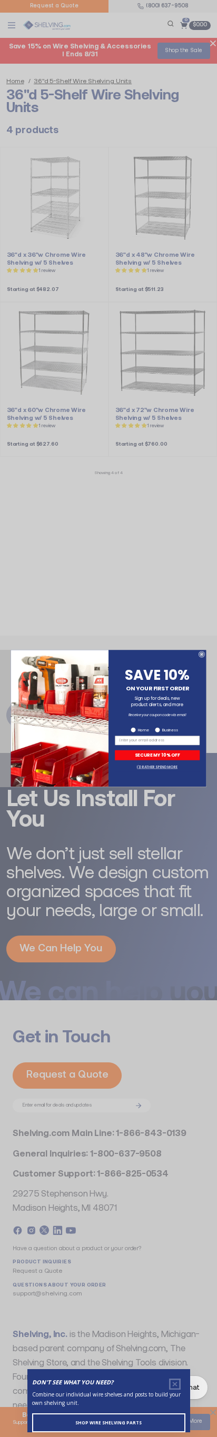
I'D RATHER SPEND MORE (157, 767)
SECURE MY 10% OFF (157, 755)
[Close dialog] (201, 654)
